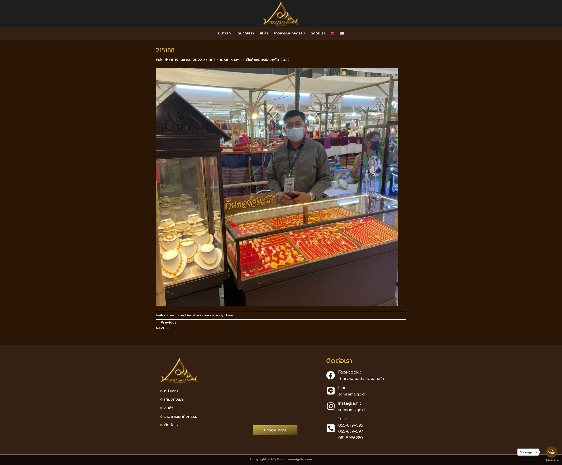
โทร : (342, 418)
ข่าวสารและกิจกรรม (289, 33)
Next (162, 328)
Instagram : (349, 403)
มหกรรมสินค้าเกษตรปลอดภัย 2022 (262, 60)
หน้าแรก (224, 33)
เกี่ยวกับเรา (245, 33)
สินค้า (264, 33)
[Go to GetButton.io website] (551, 460)
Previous (166, 322)
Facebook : (349, 372)
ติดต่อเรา (317, 33)
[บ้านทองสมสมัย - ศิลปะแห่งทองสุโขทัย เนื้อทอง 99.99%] (281, 13)
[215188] (277, 187)
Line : (343, 387)
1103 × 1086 (218, 60)
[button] (275, 430)
